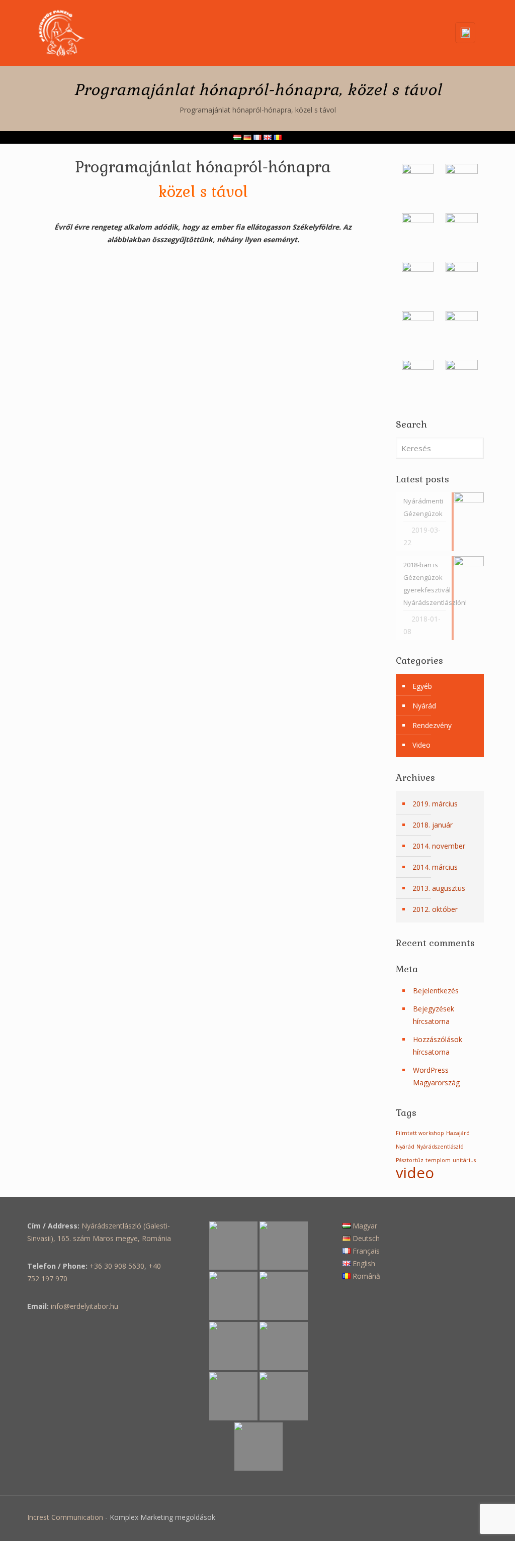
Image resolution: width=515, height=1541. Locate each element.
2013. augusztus (438, 888)
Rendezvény (432, 725)
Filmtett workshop (420, 1133)
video (415, 1173)
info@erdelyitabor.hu (84, 1306)
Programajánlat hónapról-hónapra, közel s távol (258, 110)
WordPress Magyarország (436, 1076)
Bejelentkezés (436, 990)
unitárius (464, 1160)
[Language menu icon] (465, 32)
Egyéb (422, 686)
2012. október (435, 909)
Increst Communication (65, 1517)
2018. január (432, 825)
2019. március (435, 803)
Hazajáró (458, 1133)
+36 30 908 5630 (117, 1266)
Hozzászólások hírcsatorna (437, 1046)
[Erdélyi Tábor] (61, 32)
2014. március (435, 867)
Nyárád (424, 705)
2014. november (438, 846)
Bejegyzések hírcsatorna (433, 1015)
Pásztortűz (409, 1160)
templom (438, 1160)
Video (421, 745)
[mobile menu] (426, 32)
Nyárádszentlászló (440, 1146)
